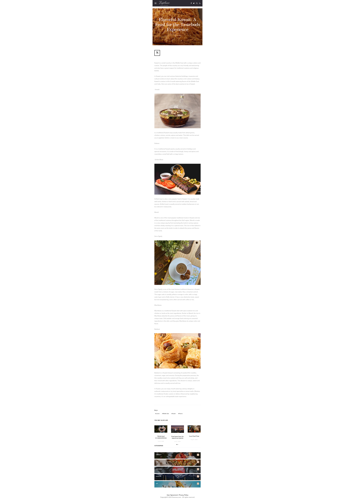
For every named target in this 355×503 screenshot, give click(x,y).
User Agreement (172, 495)
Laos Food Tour (194, 436)
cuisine (158, 413)
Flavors (181, 413)
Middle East (166, 413)
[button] (200, 3)
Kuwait (174, 413)
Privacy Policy (183, 495)
